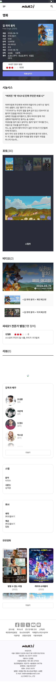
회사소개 (20, 629)
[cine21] (28, 6)
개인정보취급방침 (11, 632)
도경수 (10, 56)
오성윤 (10, 53)
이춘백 (18, 53)
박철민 (31, 56)
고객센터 (42, 629)
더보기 (28, 452)
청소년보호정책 (25, 632)
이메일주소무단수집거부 (40, 632)
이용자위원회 (37, 636)
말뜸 (7, 526)
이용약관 (17, 636)
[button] (47, 165)
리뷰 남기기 (28, 74)
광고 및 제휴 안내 (30, 629)
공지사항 (11, 629)
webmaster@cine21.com (31, 674)
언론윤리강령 (26, 636)
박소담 (21, 56)
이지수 (8, 480)
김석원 (8, 488)
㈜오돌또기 (10, 516)
